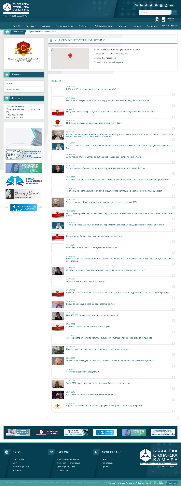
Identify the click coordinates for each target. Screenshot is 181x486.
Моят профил (111, 452)
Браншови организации (42, 31)
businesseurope (163, 467)
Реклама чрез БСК (21, 466)
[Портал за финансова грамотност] (24, 181)
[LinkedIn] (141, 5)
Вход (104, 459)
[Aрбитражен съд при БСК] (163, 432)
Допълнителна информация (150, 483)
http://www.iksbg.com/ (114, 62)
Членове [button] (136, 25)
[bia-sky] (24, 137)
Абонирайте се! (169, 25)
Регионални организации (68, 463)
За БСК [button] (16, 25)
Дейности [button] (84, 25)
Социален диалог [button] (64, 25)
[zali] (47, 432)
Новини (10, 83)
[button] (70, 56)
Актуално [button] (45, 25)
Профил (105, 466)
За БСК (17, 452)
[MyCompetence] (134, 432)
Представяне (12, 89)
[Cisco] (76, 432)
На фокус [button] (30, 25)
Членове (63, 452)
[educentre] (24, 208)
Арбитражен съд (103, 25)
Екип (15, 463)
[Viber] (136, 5)
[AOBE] (24, 154)
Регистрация (107, 463)
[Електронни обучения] (24, 168)
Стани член (152, 25)
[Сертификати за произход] (18, 432)
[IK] (24, 194)
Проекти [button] (122, 25)
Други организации (66, 466)
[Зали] (161, 5)
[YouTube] (156, 5)
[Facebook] (146, 5)
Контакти (17, 470)
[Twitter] (150, 5)
